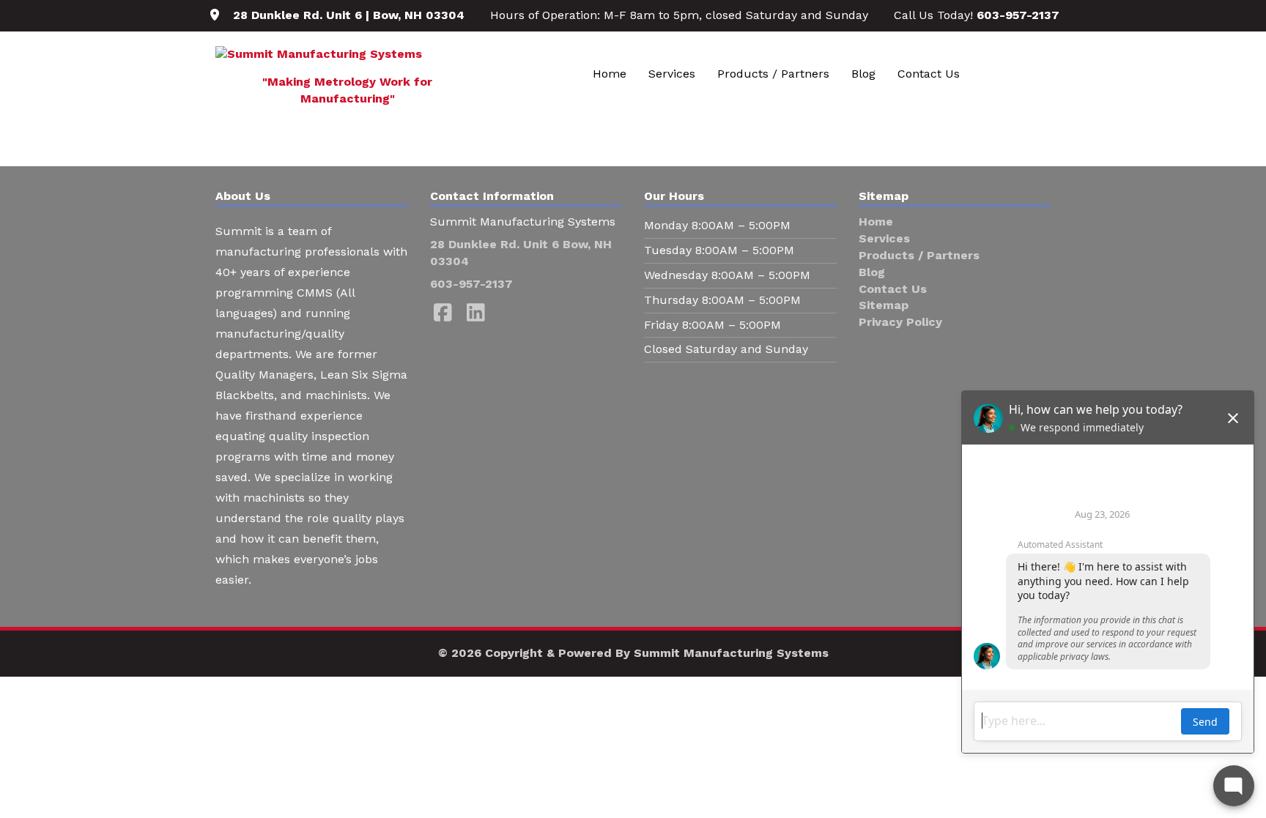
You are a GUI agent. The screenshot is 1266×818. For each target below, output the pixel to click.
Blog (863, 74)
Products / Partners (773, 74)
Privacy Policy (900, 322)
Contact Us (928, 74)
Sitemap (883, 305)
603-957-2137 (1018, 15)
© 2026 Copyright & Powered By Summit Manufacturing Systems (633, 653)
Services (671, 74)
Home (609, 74)
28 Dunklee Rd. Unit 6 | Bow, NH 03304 (348, 15)
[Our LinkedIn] (476, 313)
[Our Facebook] (443, 313)
